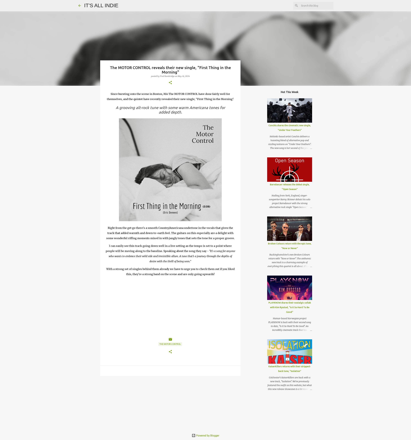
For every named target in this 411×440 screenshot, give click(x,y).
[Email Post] (170, 340)
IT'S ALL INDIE (101, 5)
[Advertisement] (170, 403)
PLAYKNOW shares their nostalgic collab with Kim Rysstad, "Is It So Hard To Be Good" (289, 307)
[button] (170, 83)
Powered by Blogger (207, 435)
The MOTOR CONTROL (170, 344)
